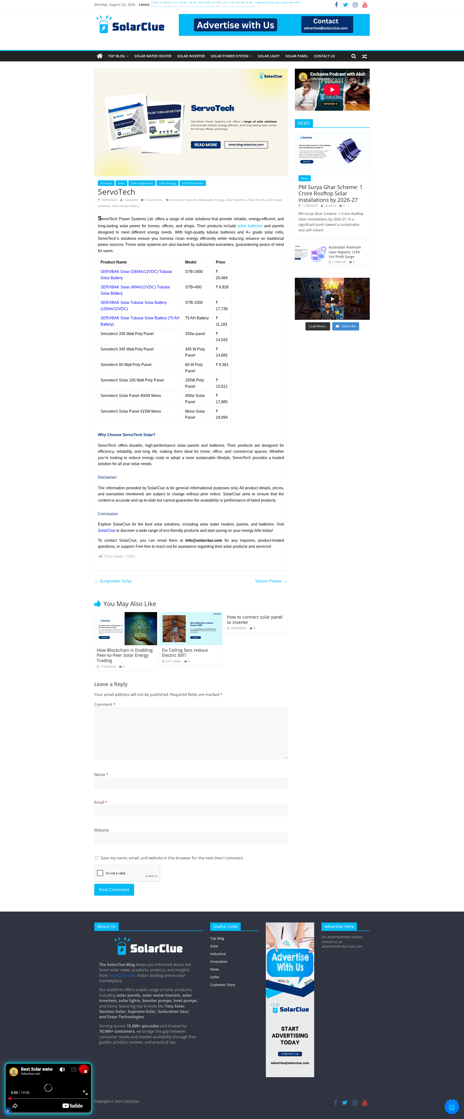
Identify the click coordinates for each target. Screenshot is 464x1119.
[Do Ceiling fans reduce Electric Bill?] (191, 615)
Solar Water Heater (152, 56)
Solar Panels (256, 200)
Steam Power (271, 581)
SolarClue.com (122, 975)
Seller (214, 977)
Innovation (218, 961)
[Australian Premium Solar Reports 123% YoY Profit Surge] (310, 245)
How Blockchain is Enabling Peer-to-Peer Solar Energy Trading (125, 655)
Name (101, 774)
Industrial (218, 953)
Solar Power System (229, 56)
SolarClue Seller (192, 183)
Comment (105, 704)
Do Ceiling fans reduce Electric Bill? (185, 652)
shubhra (331, 206)
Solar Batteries (236, 200)
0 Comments (154, 200)
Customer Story (222, 984)
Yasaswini (131, 200)
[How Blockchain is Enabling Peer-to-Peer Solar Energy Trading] (125, 615)
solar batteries (250, 226)
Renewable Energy (211, 200)
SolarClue (106, 530)
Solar (121, 183)
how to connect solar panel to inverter (255, 619)
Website (101, 830)
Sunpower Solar (113, 581)
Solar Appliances (142, 183)
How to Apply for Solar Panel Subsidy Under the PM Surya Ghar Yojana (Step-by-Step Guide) (225, 4)
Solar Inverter (191, 56)
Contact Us (324, 56)
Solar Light (269, 56)
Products (106, 183)
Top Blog (116, 56)
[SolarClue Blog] (148, 939)
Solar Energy (167, 183)
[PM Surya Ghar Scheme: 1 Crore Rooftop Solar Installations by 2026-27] (332, 134)
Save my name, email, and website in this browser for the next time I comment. (172, 858)
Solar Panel (296, 56)
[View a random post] (364, 56)
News (304, 178)
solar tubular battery (125, 206)
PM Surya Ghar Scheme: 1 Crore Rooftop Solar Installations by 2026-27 (330, 193)
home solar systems (183, 200)
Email (100, 802)
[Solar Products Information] (99, 56)
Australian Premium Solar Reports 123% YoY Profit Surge (345, 252)
